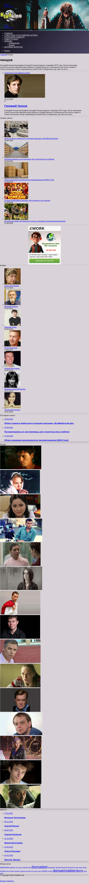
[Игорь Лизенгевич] (20, 783)
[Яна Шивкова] (20, 493)
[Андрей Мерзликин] (12, 366)
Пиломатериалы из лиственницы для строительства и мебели (29, 159)
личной (2, 871)
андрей (25, 867)
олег (32, 871)
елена (76, 867)
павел (39, 871)
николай (28, 871)
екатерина (71, 867)
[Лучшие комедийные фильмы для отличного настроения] (16, 199)
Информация (14, 43)
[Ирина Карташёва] (12, 284)
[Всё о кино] (11, 22)
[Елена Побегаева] (20, 687)
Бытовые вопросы (13, 47)
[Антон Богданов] (12, 346)
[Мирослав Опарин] (21, 541)
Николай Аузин (10, 327)
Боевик (12, 45)
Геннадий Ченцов (15, 105)
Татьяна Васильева (12, 410)
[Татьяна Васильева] (12, 408)
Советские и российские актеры (20, 35)
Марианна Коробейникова (15, 389)
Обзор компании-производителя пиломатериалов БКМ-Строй (29, 180)
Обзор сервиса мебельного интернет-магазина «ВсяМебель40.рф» (31, 138)
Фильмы (8, 41)
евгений (64, 867)
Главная (3, 55)
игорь (80, 867)
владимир (51, 867)
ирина (85, 867)
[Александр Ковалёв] (20, 808)
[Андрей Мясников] (20, 663)
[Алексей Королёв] (20, 469)
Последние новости (14, 37)
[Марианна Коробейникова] (12, 387)
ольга (36, 871)
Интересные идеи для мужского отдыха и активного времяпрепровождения (35, 221)
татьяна (50, 871)
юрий (1, 873)
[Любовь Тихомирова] (20, 517)
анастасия (18, 867)
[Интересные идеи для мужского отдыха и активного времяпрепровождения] (16, 219)
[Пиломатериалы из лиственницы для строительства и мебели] (16, 157)
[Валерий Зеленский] (20, 638)
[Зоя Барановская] (21, 589)
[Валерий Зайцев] (12, 305)
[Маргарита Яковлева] (20, 565)
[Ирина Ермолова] (21, 759)
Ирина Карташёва (11, 286)
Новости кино (11, 39)
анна (29, 867)
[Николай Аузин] (12, 325)
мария (12, 871)
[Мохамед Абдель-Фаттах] (20, 614)
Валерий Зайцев (11, 306)
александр (4, 867)
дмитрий (58, 867)
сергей (44, 871)
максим (8, 871)
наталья (22, 871)
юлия (85, 871)
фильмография (64, 870)
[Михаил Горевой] (21, 735)
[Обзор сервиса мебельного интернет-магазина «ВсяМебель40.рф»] (16, 137)
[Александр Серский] (20, 711)
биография (39, 867)
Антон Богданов (10, 348)
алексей (12, 867)
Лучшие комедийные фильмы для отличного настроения (27, 200)
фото (79, 870)
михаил (17, 871)
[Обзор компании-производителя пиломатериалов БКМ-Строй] (16, 178)
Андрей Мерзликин (12, 368)
